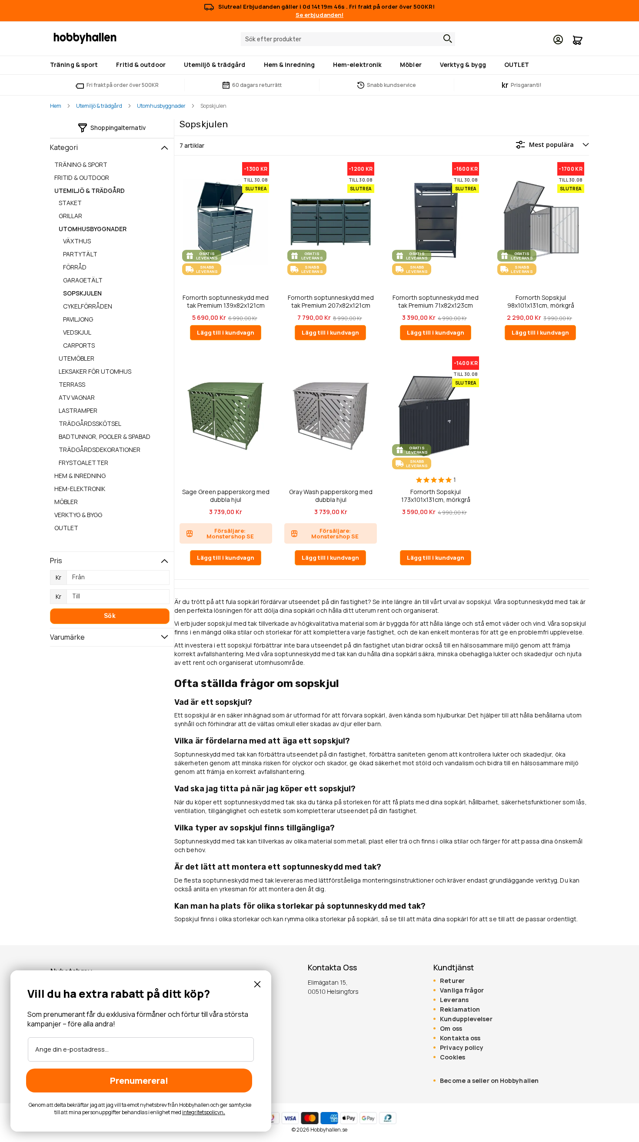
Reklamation (460, 1009)
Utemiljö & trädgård (99, 106)
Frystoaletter (83, 462)
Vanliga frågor (462, 990)
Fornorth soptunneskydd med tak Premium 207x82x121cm (331, 301)
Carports (79, 345)
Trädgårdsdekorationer (99, 449)
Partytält (80, 254)
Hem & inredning (80, 475)
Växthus (77, 241)
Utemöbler (76, 358)
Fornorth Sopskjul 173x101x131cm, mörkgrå (435, 495)
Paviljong (78, 319)
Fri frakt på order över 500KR (123, 85)
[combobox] (348, 39)
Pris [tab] (56, 560)
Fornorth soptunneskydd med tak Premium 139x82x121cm (226, 301)
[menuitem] (75, 64)
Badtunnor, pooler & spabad (104, 436)
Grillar (70, 216)
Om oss (451, 1029)
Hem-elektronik (79, 489)
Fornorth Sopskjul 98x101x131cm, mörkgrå (540, 301)
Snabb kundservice (391, 85)
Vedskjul (77, 332)
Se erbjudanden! (319, 15)
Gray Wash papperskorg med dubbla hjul (331, 495)
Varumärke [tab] (67, 637)
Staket (70, 203)
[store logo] (84, 37)
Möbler (66, 502)
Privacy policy (461, 1048)
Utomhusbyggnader (161, 106)
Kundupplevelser (466, 1019)
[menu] (319, 65)
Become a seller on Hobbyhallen (489, 1081)
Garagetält (83, 280)
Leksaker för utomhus (95, 371)
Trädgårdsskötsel (90, 423)
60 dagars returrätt (257, 85)
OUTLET (66, 528)
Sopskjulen (82, 293)
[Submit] (445, 38)
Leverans (454, 1000)
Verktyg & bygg (78, 515)
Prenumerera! (139, 1080)
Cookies (452, 1057)
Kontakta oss (460, 1038)
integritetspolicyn (202, 1112)
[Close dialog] (257, 984)
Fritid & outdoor (81, 177)
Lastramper (78, 410)
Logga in (558, 39)
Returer (452, 981)
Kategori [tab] (64, 147)
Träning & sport (80, 164)
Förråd (75, 267)
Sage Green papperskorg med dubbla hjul (226, 495)
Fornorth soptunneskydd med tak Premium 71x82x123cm (436, 301)
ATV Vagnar (77, 397)
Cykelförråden (87, 306)
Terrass (72, 384)
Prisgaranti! (522, 85)
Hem (55, 106)
